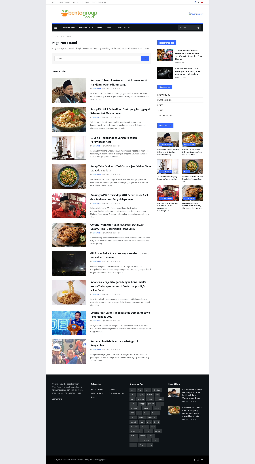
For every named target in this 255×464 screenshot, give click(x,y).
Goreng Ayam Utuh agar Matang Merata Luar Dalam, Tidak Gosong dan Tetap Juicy (192, 205)
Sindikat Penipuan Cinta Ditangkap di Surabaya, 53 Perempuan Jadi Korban (187, 71)
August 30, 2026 (110, 89)
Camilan (157, 390)
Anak (140, 390)
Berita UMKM (69, 27)
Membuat (152, 417)
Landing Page (78, 2)
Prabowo (134, 426)
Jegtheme (103, 459)
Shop (87, 2)
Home (54, 36)
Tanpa (142, 436)
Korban (157, 408)
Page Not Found (65, 36)
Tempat (134, 440)
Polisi (156, 422)
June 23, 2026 (181, 78)
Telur (151, 436)
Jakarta (151, 404)
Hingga (142, 404)
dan (157, 394)
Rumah (134, 436)
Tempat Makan (123, 27)
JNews (60, 459)
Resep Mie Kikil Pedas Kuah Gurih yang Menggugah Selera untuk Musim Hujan (192, 152)
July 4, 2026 (181, 62)
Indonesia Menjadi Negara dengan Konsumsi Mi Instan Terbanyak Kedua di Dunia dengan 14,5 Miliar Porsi (118, 286)
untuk (133, 445)
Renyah (149, 431)
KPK (132, 413)
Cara (133, 394)
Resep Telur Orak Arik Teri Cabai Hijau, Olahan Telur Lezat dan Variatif (192, 178)
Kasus (160, 404)
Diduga (150, 399)
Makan (141, 417)
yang (150, 445)
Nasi (141, 422)
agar (132, 390)
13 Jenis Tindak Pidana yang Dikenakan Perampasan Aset (167, 177)
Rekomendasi (136, 431)
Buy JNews (102, 2)
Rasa (153, 426)
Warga (141, 445)
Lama (146, 413)
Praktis (144, 426)
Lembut (155, 413)
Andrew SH (97, 89)
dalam (149, 394)
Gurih (133, 404)
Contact (93, 2)
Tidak (155, 440)
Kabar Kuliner (86, 27)
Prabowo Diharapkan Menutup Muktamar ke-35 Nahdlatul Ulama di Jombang (168, 152)
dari (132, 399)
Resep (100, 27)
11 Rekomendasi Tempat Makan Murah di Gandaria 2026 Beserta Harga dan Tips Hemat (188, 54)
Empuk (159, 399)
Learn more (57, 399)
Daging (141, 394)
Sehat (109, 27)
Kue (139, 413)
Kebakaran (135, 408)
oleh (149, 422)
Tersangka (145, 440)
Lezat (133, 417)
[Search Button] (198, 27)
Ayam (148, 390)
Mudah (133, 422)
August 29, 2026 (110, 203)
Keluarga (146, 408)
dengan (141, 399)
